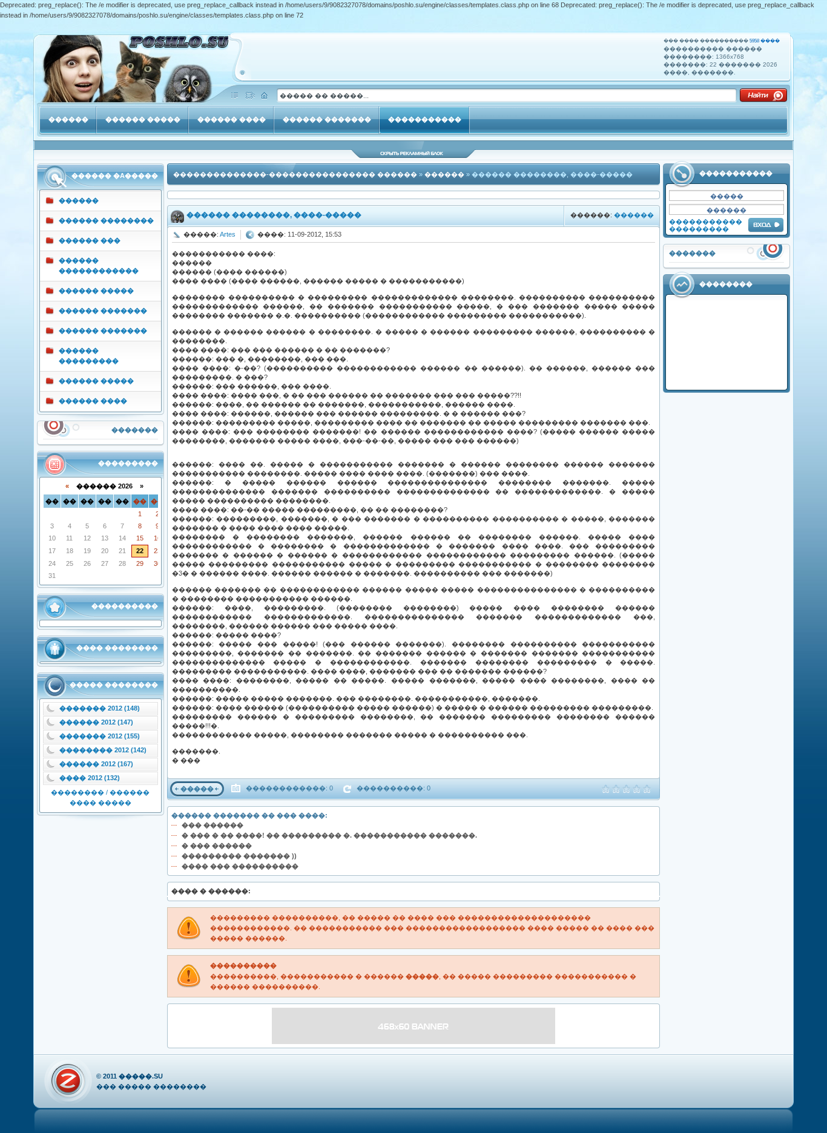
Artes (228, 234)
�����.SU (141, 1076)
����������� (705, 221)
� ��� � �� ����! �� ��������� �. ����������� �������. (329, 835)
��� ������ (212, 825)
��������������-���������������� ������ (295, 174)
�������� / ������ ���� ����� (100, 797)
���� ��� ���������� (240, 866)
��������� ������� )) (239, 855)
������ (444, 174)
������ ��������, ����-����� (273, 215)
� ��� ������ (217, 845)
